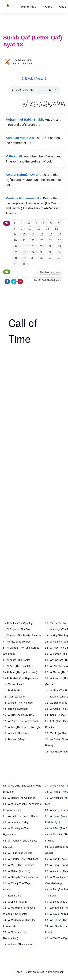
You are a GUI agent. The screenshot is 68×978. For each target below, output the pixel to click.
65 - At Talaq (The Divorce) (18, 852)
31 (59, 246)
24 (50, 240)
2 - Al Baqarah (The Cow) (17, 629)
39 (24, 258)
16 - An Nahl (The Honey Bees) (20, 721)
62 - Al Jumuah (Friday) (16, 822)
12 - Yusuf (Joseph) (14, 696)
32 (15, 252)
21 (24, 240)
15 (24, 234)
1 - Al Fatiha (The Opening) (18, 623)
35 (41, 252)
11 (38, 228)
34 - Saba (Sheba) (55, 715)
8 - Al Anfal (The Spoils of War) (20, 672)
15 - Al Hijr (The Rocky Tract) (19, 715)
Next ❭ (41, 78)
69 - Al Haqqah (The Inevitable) (20, 877)
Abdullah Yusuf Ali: (20, 138)
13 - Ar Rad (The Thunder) (18, 702)
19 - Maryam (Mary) (14, 739)
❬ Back (27, 78)
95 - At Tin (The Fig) (56, 938)
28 (33, 246)
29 (41, 246)
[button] (28, 7)
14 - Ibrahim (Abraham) (16, 708)
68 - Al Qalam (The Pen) (16, 871)
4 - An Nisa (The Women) (17, 641)
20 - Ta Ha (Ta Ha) (55, 623)
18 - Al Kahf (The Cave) (16, 733)
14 (15, 234)
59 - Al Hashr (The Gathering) (19, 797)
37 (59, 252)
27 (24, 246)
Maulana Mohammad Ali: (24, 198)
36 (50, 252)
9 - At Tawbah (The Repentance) (21, 678)
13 (56, 228)
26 (15, 246)
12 (47, 228)
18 (50, 234)
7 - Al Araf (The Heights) (16, 666)
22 (33, 240)
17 (41, 234)
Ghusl (63, 7)
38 (15, 258)
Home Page (28, 7)
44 (15, 263)
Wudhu (47, 7)
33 (24, 252)
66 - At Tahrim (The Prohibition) (20, 859)
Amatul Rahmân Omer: (23, 174)
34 (33, 252)
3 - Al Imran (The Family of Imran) (22, 635)
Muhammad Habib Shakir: (25, 119)
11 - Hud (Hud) (11, 690)
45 (24, 263)
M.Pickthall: (14, 156)
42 (50, 258)
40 (33, 258)
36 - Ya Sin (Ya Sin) (56, 733)
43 (59, 258)
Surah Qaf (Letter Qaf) (47, 279)
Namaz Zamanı (54, 971)
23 (41, 240)
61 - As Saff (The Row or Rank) (20, 816)
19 (59, 234)
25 (59, 240)
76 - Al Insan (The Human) (18, 944)
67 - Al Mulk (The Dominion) (18, 865)
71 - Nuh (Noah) (12, 895)
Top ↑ (19, 971)
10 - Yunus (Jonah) (13, 684)
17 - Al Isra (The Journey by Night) (22, 727)
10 (29, 228)
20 (15, 240)
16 (33, 234)
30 (50, 246)
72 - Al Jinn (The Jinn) (15, 901)
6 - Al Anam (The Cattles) (17, 660)
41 (41, 258)
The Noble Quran (22, 59)
